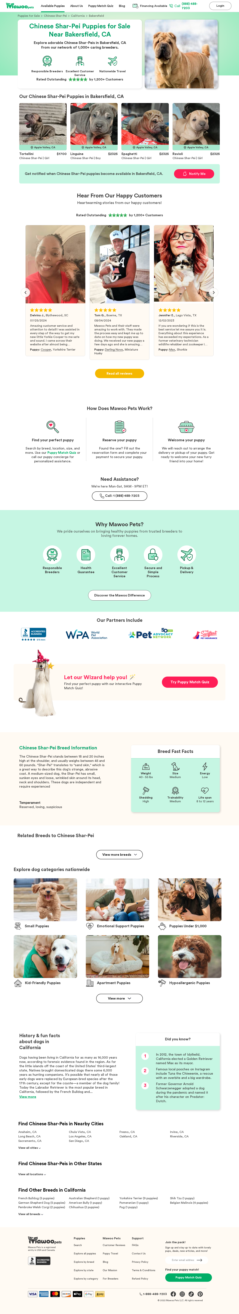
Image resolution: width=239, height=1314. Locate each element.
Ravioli (178, 154)
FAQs (135, 1245)
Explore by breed (84, 1262)
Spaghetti (129, 154)
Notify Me (197, 173)
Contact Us (139, 1253)
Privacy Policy (140, 1262)
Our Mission (110, 1270)
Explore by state (84, 1270)
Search (78, 1245)
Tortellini (26, 154)
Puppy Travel (110, 1253)
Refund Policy (140, 1278)
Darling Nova (114, 349)
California (78, 15)
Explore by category (86, 1278)
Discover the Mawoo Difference (119, 595)
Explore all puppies (85, 1253)
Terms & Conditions (143, 1270)
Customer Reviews (114, 1245)
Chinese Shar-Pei (55, 15)
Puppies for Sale (29, 15)
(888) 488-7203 (186, 6)
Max (172, 349)
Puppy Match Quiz (61, 452)
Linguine (76, 154)
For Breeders (110, 1278)
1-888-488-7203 (155, 1294)
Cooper (46, 349)
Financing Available (153, 5)
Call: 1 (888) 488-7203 (122, 495)
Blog (105, 1262)
